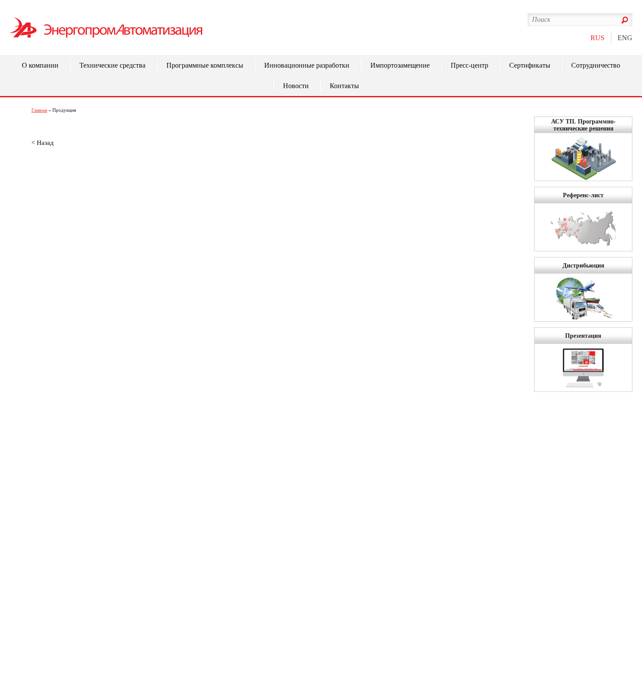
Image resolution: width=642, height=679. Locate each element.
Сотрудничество (595, 65)
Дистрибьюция (583, 265)
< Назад (42, 142)
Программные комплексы (204, 65)
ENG (625, 37)
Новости (296, 85)
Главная (39, 110)
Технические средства (112, 65)
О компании (40, 65)
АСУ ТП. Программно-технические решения (583, 125)
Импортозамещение (400, 65)
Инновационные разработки (306, 65)
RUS (597, 37)
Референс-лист (583, 195)
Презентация (583, 336)
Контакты (344, 85)
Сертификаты (529, 65)
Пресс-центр (469, 65)
